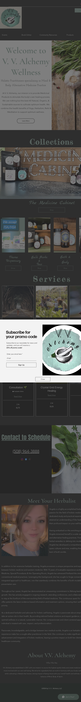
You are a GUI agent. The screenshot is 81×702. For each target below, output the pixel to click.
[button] (42, 379)
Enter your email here (14, 354)
